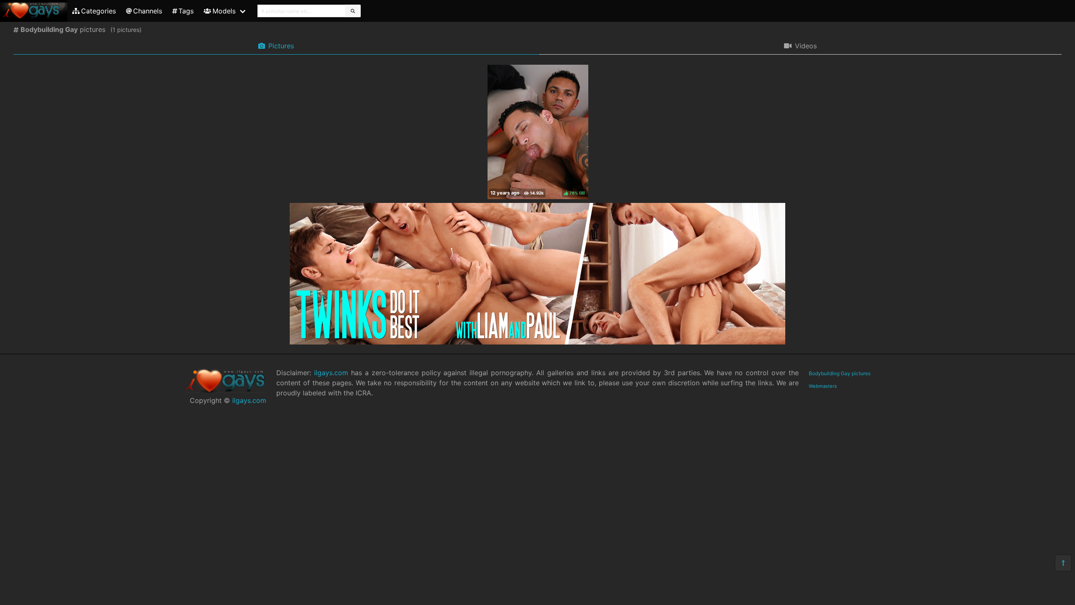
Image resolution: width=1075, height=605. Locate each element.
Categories (98, 11)
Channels (147, 11)
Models (224, 11)
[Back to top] (1063, 563)
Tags (186, 11)
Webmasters (823, 386)
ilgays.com (249, 400)
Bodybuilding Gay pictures (839, 373)
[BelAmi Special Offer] (537, 342)
